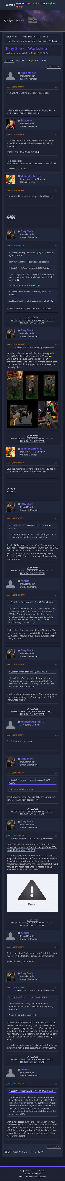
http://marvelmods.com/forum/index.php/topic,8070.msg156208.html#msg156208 (32, 848)
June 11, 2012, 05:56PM (15, 735)
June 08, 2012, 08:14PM (15, 87)
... (39, 60)
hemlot (25, 580)
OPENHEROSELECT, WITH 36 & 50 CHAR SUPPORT (32, 320)
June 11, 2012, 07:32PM (15, 773)
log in (50, 3)
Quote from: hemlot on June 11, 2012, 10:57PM (29, 997)
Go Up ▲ (42, 1171)
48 (42, 60)
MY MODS (10, 218)
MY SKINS (10, 216)
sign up (19, 6)
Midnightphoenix (31, 176)
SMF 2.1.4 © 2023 (25, 1177)
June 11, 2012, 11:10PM (15, 1084)
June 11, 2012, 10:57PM (15, 947)
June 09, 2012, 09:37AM (15, 190)
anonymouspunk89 (32, 721)
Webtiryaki (37, 1174)
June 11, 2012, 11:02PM (15, 987)
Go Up (7, 1152)
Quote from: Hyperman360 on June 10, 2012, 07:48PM (32, 602)
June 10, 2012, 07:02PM (15, 463)
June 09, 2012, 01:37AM (15, 134)
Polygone (26, 120)
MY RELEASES (32, 317)
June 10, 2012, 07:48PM (15, 518)
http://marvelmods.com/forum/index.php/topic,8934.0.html (31, 163)
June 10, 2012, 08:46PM (15, 595)
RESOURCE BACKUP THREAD (32, 323)
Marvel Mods (14, 21)
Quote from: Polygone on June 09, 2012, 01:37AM (30, 268)
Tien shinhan (28, 72)
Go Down (9, 60)
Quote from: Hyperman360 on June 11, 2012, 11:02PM (32, 1091)
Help (21, 1171)
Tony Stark (27, 231)
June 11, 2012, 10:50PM (15, 835)
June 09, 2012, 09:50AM (15, 245)
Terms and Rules (30, 1171)
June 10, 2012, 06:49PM (15, 344)
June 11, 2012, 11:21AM (15, 664)
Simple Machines (39, 1177)
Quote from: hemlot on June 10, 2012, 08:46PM (29, 672)
